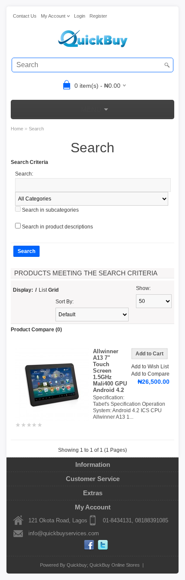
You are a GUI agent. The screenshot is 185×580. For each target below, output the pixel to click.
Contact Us (25, 16)
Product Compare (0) (36, 330)
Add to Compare (150, 374)
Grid (53, 290)
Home (17, 128)
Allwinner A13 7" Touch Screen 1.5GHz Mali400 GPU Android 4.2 (110, 370)
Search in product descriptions (57, 227)
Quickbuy (77, 565)
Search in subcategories (50, 210)
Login (79, 16)
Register (98, 16)
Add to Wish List (150, 367)
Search (36, 128)
